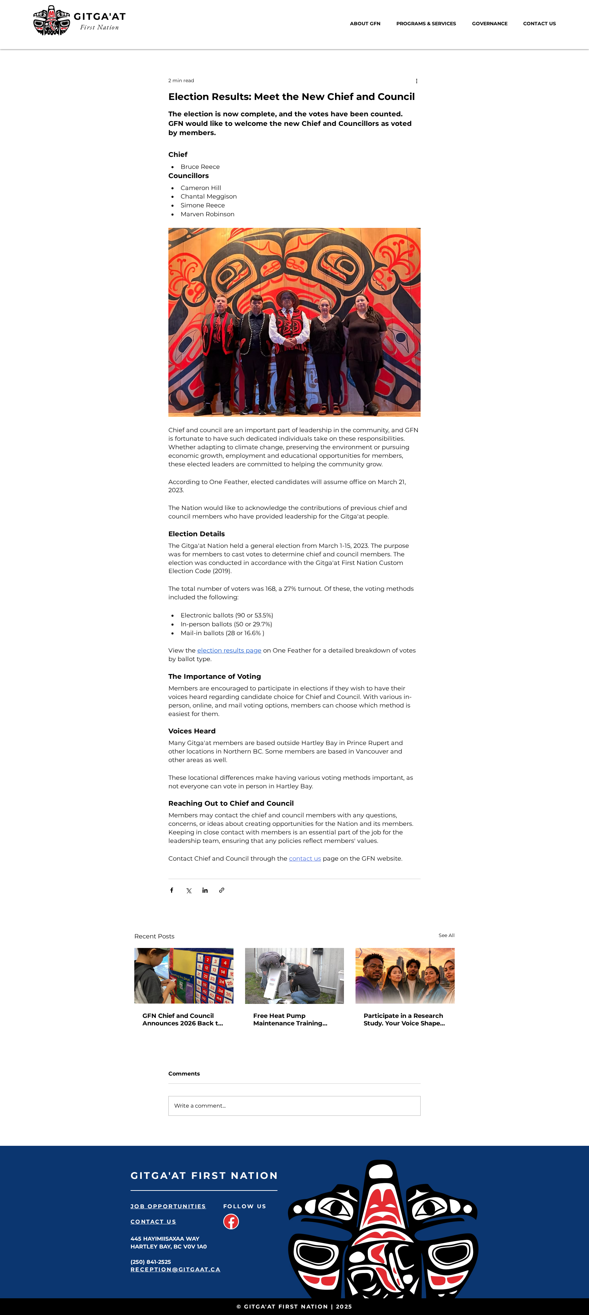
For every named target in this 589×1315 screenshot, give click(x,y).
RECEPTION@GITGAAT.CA (176, 1269)
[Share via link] (221, 890)
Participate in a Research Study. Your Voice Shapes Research (403, 1019)
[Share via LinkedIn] (205, 890)
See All (447, 935)
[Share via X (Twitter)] (188, 890)
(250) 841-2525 (151, 1262)
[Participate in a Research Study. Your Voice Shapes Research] (405, 976)
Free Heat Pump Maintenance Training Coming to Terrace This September (290, 1019)
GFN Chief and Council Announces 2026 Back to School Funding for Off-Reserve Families (182, 1019)
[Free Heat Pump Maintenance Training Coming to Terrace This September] (294, 976)
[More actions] (416, 80)
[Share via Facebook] (171, 890)
